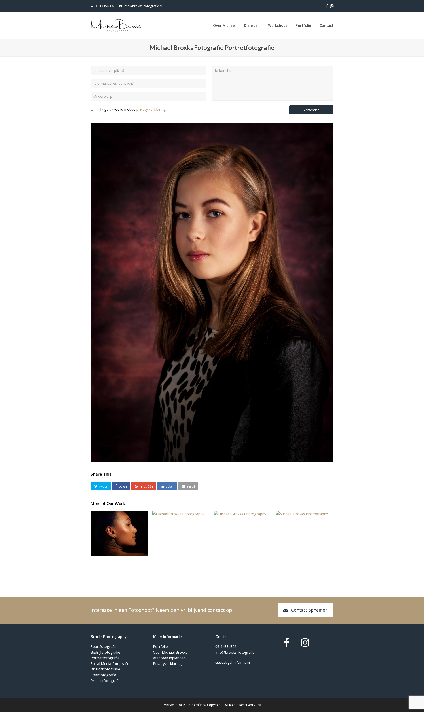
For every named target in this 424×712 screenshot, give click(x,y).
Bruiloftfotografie (105, 669)
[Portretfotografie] (304, 543)
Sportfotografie (104, 646)
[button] (101, 486)
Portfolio (160, 646)
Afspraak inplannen (169, 657)
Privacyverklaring (167, 663)
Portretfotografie (105, 657)
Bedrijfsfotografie (105, 652)
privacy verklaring (151, 109)
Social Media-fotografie (110, 663)
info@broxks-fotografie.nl (143, 6)
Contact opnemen (309, 610)
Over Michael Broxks (170, 652)
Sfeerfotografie (103, 674)
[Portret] (119, 533)
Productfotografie (105, 680)
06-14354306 (104, 6)
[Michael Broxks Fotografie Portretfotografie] (212, 460)
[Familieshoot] (181, 543)
